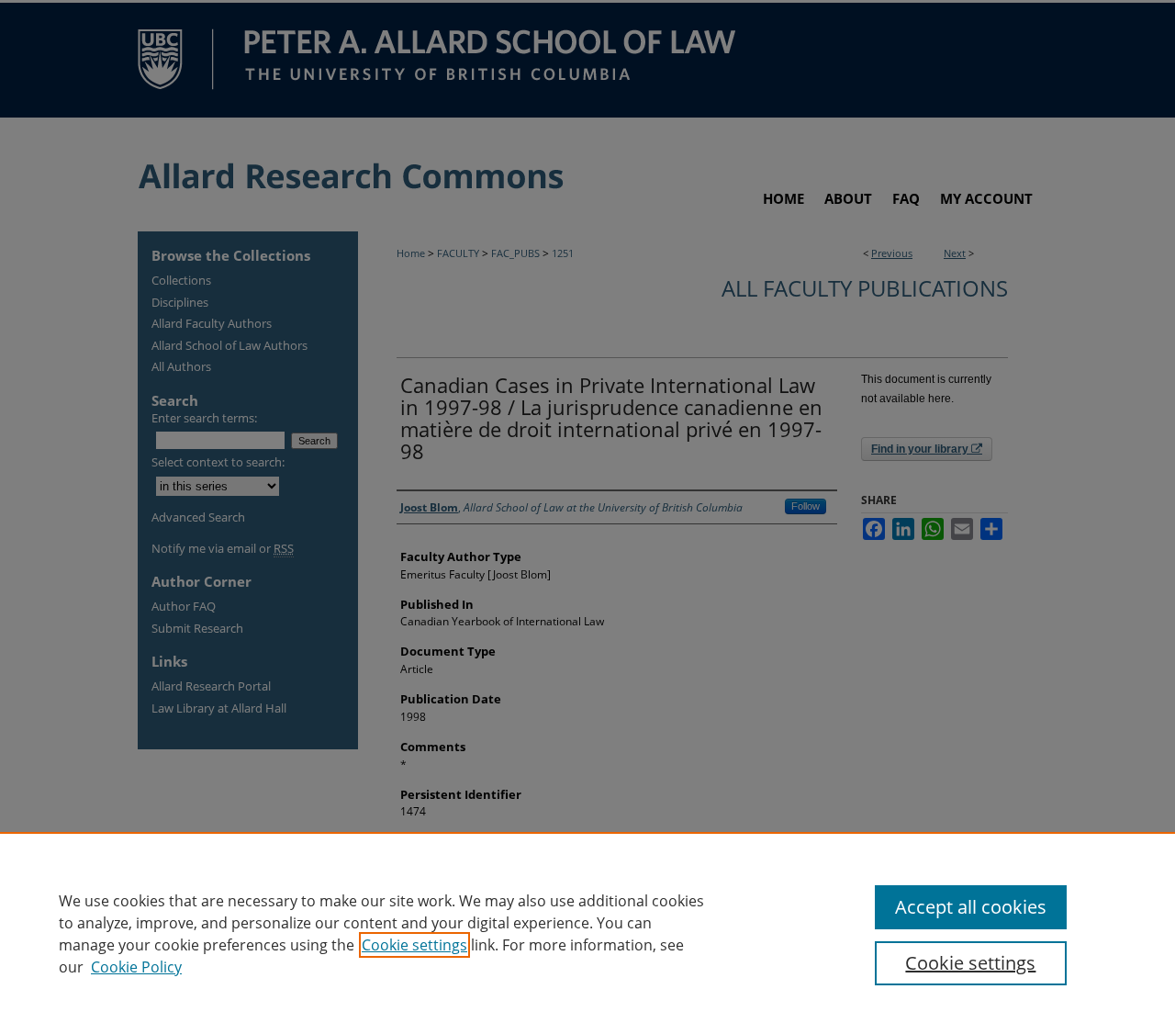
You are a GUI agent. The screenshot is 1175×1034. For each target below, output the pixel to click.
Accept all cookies (970, 906)
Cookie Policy (136, 967)
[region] (587, 933)
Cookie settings (414, 945)
